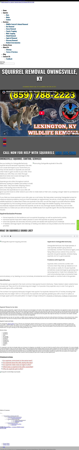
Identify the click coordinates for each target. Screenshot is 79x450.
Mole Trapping (10, 33)
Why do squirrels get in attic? (13, 369)
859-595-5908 (3, 428)
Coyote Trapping (11, 31)
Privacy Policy (6, 443)
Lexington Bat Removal (21, 449)
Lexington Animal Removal (32, 449)
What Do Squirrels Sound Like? (13, 419)
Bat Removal (10, 26)
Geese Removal (11, 29)
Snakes (8, 19)
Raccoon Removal (12, 40)
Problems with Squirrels (19, 421)
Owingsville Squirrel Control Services (15, 417)
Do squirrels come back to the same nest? (17, 361)
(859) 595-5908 (65, 152)
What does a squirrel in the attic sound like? (18, 367)
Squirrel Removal (11, 38)
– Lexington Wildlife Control (12, 427)
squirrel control (10, 323)
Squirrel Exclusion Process (16, 418)
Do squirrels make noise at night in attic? (17, 365)
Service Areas (13, 424)
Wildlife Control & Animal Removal (17, 24)
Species (5, 13)
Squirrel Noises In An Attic (13, 422)
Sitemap (8, 49)
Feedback (9, 59)
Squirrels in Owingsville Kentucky (20, 420)
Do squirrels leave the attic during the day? (18, 363)
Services (5, 22)
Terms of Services (12, 52)
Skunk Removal (11, 36)
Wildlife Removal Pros (51, 449)
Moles (8, 17)
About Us (6, 47)
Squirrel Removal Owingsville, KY (11, 415)
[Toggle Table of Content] (1, 413)
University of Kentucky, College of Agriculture (61, 296)
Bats (7, 15)
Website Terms (6, 444)
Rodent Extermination (13, 43)
